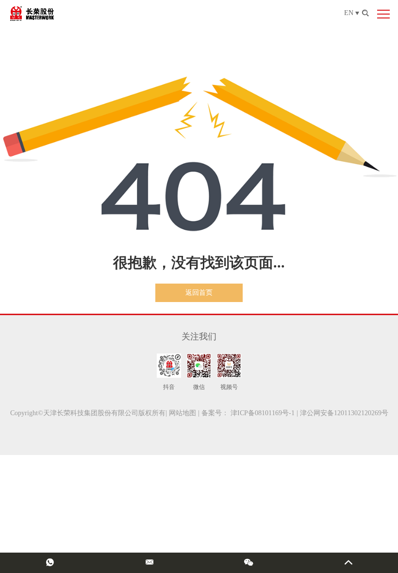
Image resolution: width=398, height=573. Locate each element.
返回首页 (199, 292)
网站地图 (182, 413)
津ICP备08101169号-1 (263, 413)
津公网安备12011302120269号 (344, 413)
